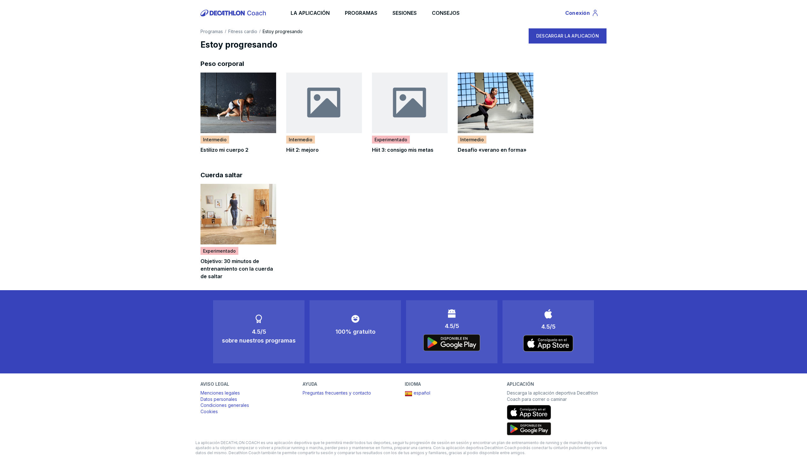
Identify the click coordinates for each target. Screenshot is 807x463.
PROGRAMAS (361, 13)
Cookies (209, 411)
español (422, 393)
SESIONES (404, 13)
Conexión (582, 14)
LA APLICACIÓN (310, 13)
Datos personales (218, 399)
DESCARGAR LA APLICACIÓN (567, 35)
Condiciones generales (224, 405)
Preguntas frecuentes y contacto (337, 393)
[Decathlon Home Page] (234, 13)
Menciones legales (220, 393)
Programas (211, 31)
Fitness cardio (242, 31)
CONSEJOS (446, 13)
